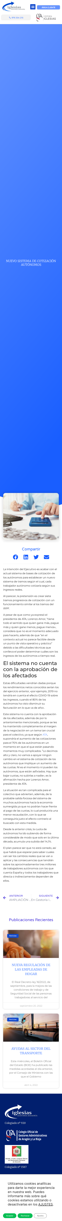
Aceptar (9, 1215)
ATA (45, 734)
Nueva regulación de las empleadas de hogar (31, 969)
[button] (32, 6)
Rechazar (25, 1215)
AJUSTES (45, 1204)
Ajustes (40, 1215)
